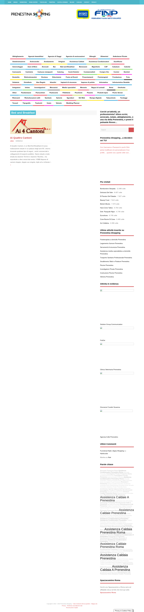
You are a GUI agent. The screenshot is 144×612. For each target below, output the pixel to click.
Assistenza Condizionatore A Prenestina (114, 518)
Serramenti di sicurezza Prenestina (112, 247)
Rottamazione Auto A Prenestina (124, 501)
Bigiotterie (96, 67)
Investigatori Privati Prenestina (112, 482)
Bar (54, 67)
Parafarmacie (26, 93)
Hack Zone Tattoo (106, 208)
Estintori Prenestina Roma (107, 517)
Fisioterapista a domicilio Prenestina (113, 239)
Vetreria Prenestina (107, 277)
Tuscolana (43, 2)
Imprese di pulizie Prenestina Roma (116, 522)
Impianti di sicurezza (68, 82)
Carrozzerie (16, 72)
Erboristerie (56, 77)
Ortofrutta (121, 87)
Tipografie (26, 103)
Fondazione (117, 77)
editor (12, 141)
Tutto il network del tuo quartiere (81, 603)
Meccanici (54, 87)
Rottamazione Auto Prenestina (120, 560)
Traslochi (38, 103)
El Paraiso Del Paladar (108, 196)
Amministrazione (18, 61)
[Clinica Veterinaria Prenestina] (117, 344)
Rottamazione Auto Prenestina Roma (114, 525)
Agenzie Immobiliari (35, 56)
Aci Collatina (104, 223)
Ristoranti (16, 98)
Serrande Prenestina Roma (115, 491)
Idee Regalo (40, 82)
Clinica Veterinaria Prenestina (110, 369)
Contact (86, 2)
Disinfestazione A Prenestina (108, 523)
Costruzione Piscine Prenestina (111, 273)
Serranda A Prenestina (118, 552)
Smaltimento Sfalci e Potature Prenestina (114, 261)
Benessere (83, 67)
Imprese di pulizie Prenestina (115, 483)
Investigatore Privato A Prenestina (111, 490)
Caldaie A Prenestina (105, 564)
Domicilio (16, 77)
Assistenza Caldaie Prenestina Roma (113, 545)
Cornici (116, 72)
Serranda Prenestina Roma (122, 517)
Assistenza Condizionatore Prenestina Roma (115, 478)
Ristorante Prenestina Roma (109, 510)
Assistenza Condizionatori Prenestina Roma (113, 471)
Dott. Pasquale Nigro (107, 211)
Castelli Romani (62, 2)
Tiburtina (52, 2)
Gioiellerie (28, 82)
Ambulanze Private (120, 56)
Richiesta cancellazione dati (74, 605)
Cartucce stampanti (45, 72)
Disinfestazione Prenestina (109, 549)
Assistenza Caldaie (77, 61)
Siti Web (82, 98)
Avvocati (45, 67)
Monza (16, 2)
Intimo (27, 87)
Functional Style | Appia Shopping (112, 451)
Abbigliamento (18, 56)
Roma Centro (33, 2)
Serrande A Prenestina (114, 504)
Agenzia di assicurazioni (75, 56)
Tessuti (15, 103)
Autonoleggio (17, 67)
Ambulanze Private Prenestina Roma (116, 487)
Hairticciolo (104, 453)
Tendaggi (123, 98)
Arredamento (49, 61)
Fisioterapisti (103, 77)
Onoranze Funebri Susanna (110, 407)
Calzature (115, 67)
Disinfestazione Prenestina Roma (119, 485)
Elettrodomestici (30, 77)
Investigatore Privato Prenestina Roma (119, 474)
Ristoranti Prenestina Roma (109, 470)
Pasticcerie (54, 93)
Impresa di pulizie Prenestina (115, 477)
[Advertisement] (90, 35)
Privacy (94, 2)
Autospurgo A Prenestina (116, 536)
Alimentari (104, 56)
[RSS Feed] (136, 2)
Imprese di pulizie (88, 82)
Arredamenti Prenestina (125, 515)
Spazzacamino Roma (108, 592)
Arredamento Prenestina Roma (108, 572)
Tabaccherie (111, 98)
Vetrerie (59, 103)
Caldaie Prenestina (127, 506)
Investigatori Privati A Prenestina (124, 562)
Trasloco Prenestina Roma (107, 562)
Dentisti (127, 72)
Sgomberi (70, 98)
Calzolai (127, 67)
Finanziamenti (87, 77)
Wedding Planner (72, 103)
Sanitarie (48, 98)
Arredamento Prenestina (106, 488)
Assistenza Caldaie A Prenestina (114, 498)
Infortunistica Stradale (121, 82)
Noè (109, 457)
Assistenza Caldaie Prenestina (117, 511)
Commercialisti (89, 72)
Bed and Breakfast (67, 67)
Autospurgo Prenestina (107, 503)
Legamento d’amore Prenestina (111, 243)
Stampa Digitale (96, 98)
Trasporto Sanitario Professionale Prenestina (116, 257)
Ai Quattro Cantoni (21, 137)
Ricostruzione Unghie (72, 607)
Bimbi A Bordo (105, 204)
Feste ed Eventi (72, 77)
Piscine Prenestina (106, 265)
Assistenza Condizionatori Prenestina (113, 520)
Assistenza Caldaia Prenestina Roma (116, 530)
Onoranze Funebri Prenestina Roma (114, 492)
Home (9, 2)
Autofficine (118, 61)
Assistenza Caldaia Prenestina (114, 556)
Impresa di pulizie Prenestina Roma (109, 507)
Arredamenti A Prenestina (107, 475)
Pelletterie (66, 93)
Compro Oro (104, 72)
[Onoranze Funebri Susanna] (117, 374)
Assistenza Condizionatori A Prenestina (117, 535)
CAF (106, 67)
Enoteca (44, 77)
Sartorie (59, 98)
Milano (72, 2)
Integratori (16, 87)
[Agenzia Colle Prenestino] (116, 411)
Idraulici (53, 82)
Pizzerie (90, 93)
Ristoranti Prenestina (125, 507)
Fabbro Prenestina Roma (114, 506)
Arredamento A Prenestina (125, 549)
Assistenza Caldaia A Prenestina (115, 568)
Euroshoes (104, 215)
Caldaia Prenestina (105, 551)
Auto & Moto (32, 67)
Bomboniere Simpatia (107, 188)
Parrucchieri (40, 93)
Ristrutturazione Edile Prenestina (114, 495)
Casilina (79, 2)
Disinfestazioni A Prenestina (109, 538)
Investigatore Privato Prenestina (111, 269)
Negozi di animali (98, 87)
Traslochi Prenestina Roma (113, 480)
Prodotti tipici (102, 93)
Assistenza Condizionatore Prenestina (113, 540)
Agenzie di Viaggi (54, 56)
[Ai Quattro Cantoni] (31, 133)
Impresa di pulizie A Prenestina (122, 488)
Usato (49, 103)
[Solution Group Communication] (117, 291)
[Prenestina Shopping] (66, 19)
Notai (111, 87)
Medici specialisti (69, 87)
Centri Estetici (73, 72)
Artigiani (61, 61)
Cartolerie (29, 72)
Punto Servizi (117, 93)
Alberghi (92, 56)
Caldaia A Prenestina (117, 564)
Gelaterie (15, 82)
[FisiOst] (117, 328)
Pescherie (78, 93)
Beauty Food (104, 200)
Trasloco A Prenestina (117, 551)
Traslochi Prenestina (113, 541)
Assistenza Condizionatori (99, 61)
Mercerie (83, 87)
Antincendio (34, 61)
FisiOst (102, 340)
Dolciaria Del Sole (106, 192)
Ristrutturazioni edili (32, 98)
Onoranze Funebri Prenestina (121, 574)
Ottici (14, 93)
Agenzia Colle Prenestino (109, 437)
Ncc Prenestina (114, 515)
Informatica (103, 82)
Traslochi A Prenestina (122, 559)
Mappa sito (94, 603)
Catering (60, 72)
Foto (128, 77)
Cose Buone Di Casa (107, 219)
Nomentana (23, 2)
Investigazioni (39, 87)
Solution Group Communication (111, 324)
